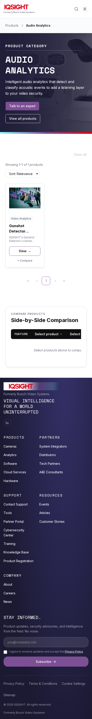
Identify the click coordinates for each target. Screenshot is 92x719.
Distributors (47, 455)
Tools (8, 513)
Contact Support (16, 504)
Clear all (80, 154)
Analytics (10, 455)
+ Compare (24, 260)
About (8, 584)
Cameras (10, 446)
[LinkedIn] (7, 422)
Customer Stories (52, 521)
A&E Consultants (51, 472)
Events (44, 504)
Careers (9, 593)
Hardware (11, 481)
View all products (22, 118)
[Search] (76, 9)
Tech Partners (49, 463)
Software (10, 463)
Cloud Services (15, 472)
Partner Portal (14, 521)
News (8, 602)
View (25, 251)
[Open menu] (84, 9)
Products (12, 25)
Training (9, 544)
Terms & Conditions (43, 683)
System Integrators (53, 446)
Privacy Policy (74, 651)
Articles (44, 513)
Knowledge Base (16, 552)
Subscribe (43, 662)
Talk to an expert (22, 106)
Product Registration (18, 561)
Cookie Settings (73, 683)
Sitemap (9, 695)
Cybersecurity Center (14, 532)
